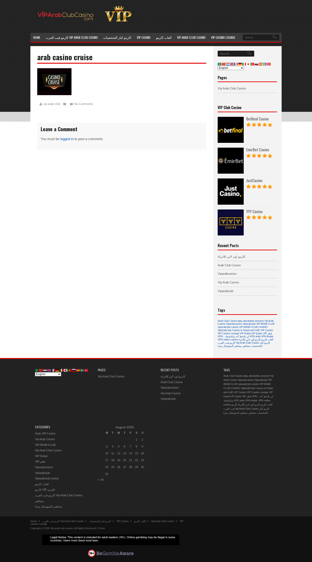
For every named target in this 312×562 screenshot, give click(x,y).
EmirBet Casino (257, 149)
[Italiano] (244, 63)
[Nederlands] (228, 63)
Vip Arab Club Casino (232, 88)
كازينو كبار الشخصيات (260, 344)
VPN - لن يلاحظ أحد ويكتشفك (233, 336)
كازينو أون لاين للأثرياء (249, 339)
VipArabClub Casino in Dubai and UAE (239, 330)
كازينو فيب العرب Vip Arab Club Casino (238, 342)
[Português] (253, 63)
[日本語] (248, 63)
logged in (67, 139)
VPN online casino (228, 339)
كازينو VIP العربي (45, 489)
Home (33, 521)
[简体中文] (224, 63)
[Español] (261, 63)
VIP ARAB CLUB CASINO (253, 327)
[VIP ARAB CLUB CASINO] (64, 26)
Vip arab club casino (61, 528)
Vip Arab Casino (228, 282)
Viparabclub (225, 291)
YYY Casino (254, 211)
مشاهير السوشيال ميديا (230, 346)
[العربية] (220, 63)
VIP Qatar (256, 333)
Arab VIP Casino (45, 433)
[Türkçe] (269, 63)
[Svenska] (265, 63)
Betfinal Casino (257, 119)
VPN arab (255, 336)
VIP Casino (267, 330)
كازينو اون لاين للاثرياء (231, 256)
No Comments (83, 104)
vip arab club (51, 104)
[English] (232, 63)
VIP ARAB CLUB (265, 323)
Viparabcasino (227, 273)
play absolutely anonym (251, 320)
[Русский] (257, 63)
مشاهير (246, 346)
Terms (101, 528)
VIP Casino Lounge (228, 333)
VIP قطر (267, 333)
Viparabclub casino (47, 478)
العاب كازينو (267, 339)
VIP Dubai (245, 333)
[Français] (236, 63)
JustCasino (254, 180)
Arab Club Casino (229, 265)
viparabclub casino (228, 327)
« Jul (101, 479)
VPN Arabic (267, 336)
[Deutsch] (240, 63)
